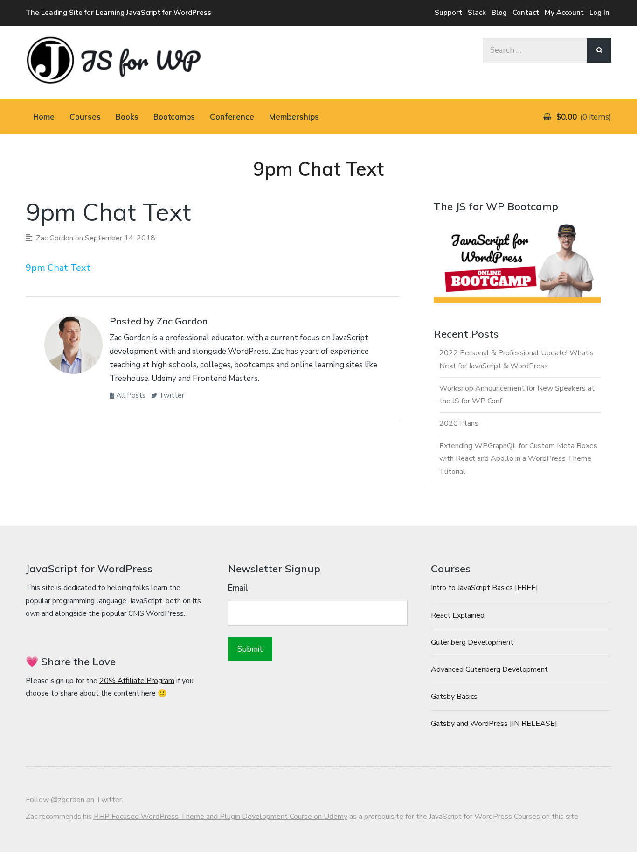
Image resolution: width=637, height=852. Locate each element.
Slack (477, 12)
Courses (85, 116)
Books (127, 116)
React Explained (458, 615)
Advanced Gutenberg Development (489, 669)
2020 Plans (458, 423)
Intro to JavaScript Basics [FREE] (484, 588)
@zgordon (67, 800)
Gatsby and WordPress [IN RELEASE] (494, 723)
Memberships (294, 116)
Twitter (170, 395)
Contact (525, 12)
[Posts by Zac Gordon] (73, 347)
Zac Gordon (54, 238)
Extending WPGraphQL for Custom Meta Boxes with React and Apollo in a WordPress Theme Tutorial (518, 458)
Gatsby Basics (454, 696)
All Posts (129, 395)
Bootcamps (174, 116)
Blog (499, 12)
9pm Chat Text (58, 267)
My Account (564, 12)
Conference (232, 116)
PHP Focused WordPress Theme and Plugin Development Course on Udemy (220, 816)
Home (44, 116)
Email (238, 588)
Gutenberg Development (472, 642)
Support (448, 12)
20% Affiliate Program (136, 681)
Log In (599, 12)
